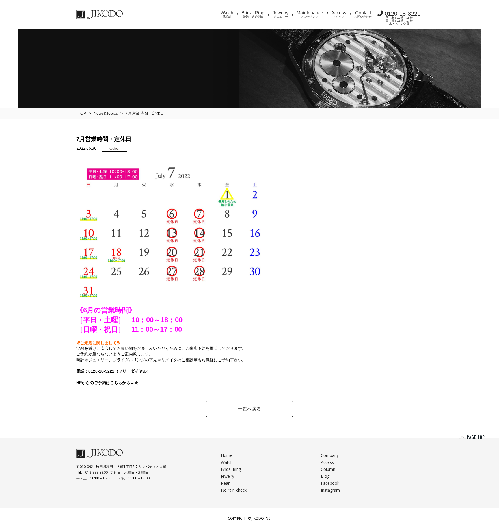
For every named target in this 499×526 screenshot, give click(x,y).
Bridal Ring (253, 14)
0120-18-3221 (402, 17)
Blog (325, 476)
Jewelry (280, 14)
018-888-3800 (96, 472)
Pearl (225, 483)
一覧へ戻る (249, 408)
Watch (227, 14)
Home (226, 455)
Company (330, 455)
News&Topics (106, 113)
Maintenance (310, 14)
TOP (82, 113)
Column (328, 469)
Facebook (330, 483)
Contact (363, 14)
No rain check (234, 490)
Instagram (330, 490)
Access (338, 14)
